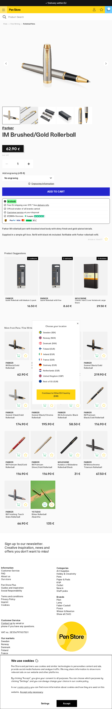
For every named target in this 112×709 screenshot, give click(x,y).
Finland (4, 650)
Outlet (60, 585)
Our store (6, 579)
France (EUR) (49, 360)
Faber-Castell (63, 605)
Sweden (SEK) (49, 332)
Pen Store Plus (8, 585)
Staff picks (62, 591)
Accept (66, 703)
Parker (8, 128)
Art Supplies (63, 571)
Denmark (5, 647)
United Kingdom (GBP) (53, 376)
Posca (60, 608)
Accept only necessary (31, 692)
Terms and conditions (12, 596)
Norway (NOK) (49, 338)
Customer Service (10, 570)
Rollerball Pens (29, 24)
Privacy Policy (8, 599)
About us (5, 576)
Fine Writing (15, 24)
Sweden (5, 641)
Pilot (59, 599)
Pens (5, 24)
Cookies (5, 605)
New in (60, 588)
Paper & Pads (63, 579)
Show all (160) (64, 614)
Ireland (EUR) (49, 354)
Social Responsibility (11, 590)
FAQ (3, 573)
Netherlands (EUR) (51, 370)
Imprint (4, 602)
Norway (5, 644)
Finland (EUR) (49, 349)
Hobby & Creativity (66, 573)
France (4, 653)
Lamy (59, 602)
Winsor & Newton (65, 611)
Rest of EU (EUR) (50, 381)
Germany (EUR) (50, 365)
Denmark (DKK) (50, 343)
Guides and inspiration (12, 587)
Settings (45, 703)
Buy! (20, 357)
